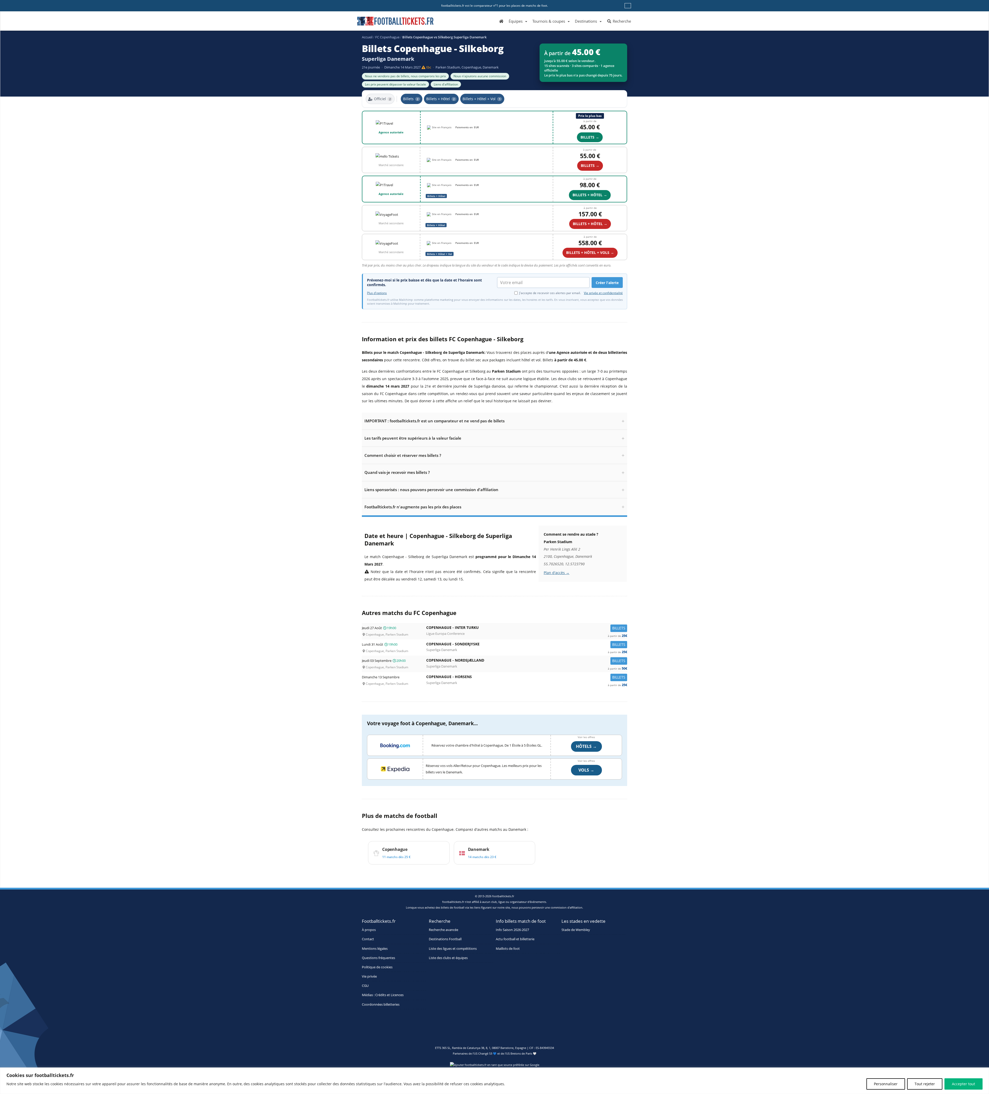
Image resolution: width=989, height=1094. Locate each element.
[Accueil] (501, 20)
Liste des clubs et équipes (448, 958)
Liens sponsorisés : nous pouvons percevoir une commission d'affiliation (431, 489)
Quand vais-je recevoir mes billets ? (397, 472)
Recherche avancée (443, 930)
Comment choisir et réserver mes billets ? (402, 455)
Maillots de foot (508, 948)
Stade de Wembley (575, 930)
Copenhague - (526, 629)
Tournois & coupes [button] (548, 21)
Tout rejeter (925, 1083)
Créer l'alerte (607, 282)
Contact (368, 939)
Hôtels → (586, 746)
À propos (369, 930)
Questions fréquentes (378, 958)
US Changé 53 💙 (485, 1053)
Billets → (590, 137)
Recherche (621, 21)
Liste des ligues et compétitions (453, 948)
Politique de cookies (377, 967)
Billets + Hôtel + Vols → (590, 252)
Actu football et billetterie (515, 939)
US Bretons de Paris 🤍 (521, 1053)
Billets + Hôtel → (590, 194)
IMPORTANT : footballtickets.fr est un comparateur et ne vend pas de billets (434, 420)
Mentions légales (375, 948)
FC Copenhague (387, 37)
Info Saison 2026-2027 (512, 930)
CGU (365, 986)
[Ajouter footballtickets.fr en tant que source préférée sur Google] (494, 1066)
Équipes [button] (516, 21)
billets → (590, 165)
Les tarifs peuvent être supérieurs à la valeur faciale (412, 438)
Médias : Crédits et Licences (383, 995)
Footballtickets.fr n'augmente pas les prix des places (412, 506)
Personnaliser (886, 1083)
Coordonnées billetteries (380, 1004)
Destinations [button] (586, 21)
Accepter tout (963, 1083)
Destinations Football (445, 939)
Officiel (382, 98)
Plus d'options (377, 293)
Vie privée (369, 976)
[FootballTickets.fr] (389, 23)
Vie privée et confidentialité (603, 293)
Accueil (367, 37)
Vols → (586, 770)
